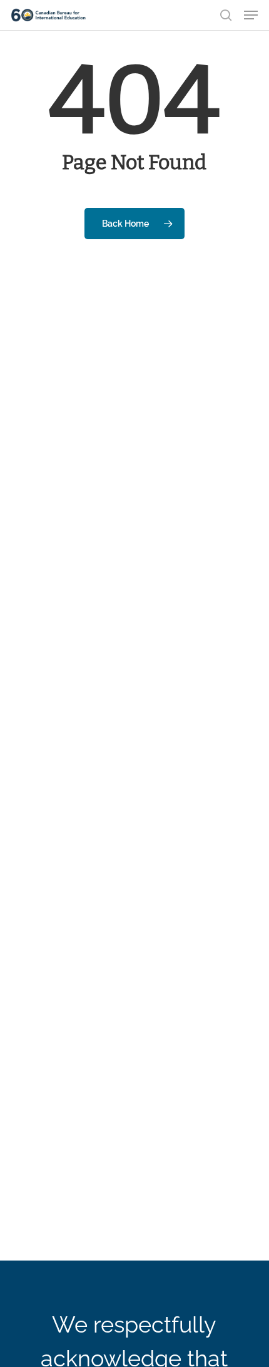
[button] (251, 15)
